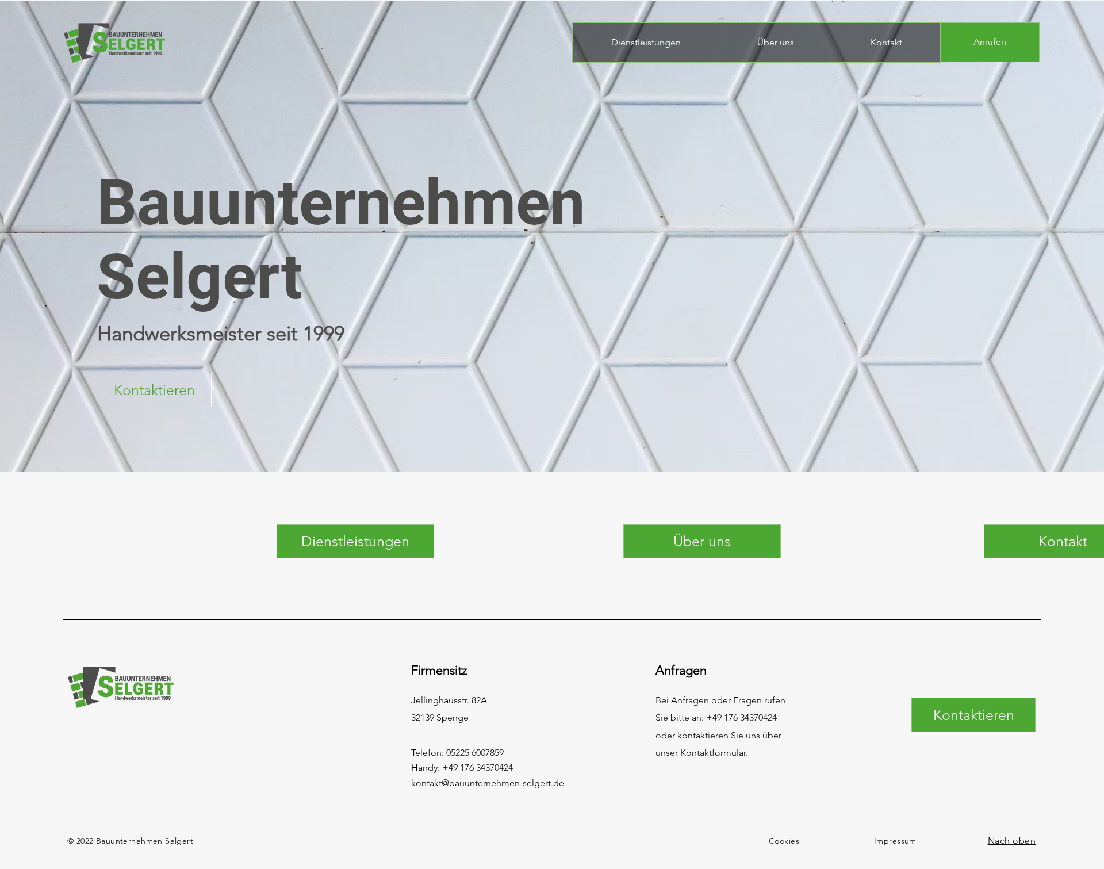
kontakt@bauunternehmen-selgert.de (487, 783)
